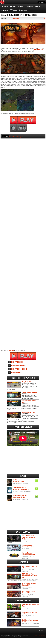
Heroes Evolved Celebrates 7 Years (28, 546)
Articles (37, 6)
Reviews (30, 6)
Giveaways (23, 10)
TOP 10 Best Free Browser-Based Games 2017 (29, 575)
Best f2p (21, 6)
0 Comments (27, 491)
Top (42, 631)
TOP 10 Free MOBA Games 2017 (28, 592)
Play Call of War (27, 382)
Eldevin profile (17, 362)
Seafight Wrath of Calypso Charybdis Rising (28, 537)
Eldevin (43, 50)
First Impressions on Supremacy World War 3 (21, 488)
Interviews (4, 10)
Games (13, 6)
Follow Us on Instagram (16, 137)
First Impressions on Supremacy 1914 (20, 480)
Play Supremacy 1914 (29, 412)
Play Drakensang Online (29, 392)
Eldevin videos (16, 372)
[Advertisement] (23, 238)
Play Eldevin (23, 356)
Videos (14, 10)
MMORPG (37, 50)
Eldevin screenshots (19, 369)
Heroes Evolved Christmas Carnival (28, 553)
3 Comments (24, 483)
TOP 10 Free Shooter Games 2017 (29, 584)
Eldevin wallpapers (18, 365)
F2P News (4, 6)
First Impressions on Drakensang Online (20, 496)
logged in (11, 350)
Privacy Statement (39, 636)
